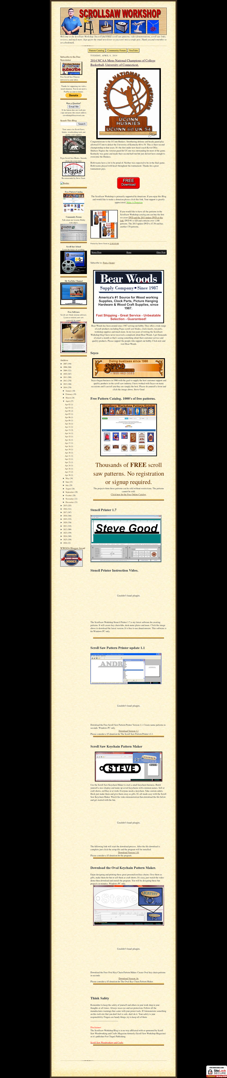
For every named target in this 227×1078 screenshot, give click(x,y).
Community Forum (116, 50)
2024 (65, 536)
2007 (65, 363)
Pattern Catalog (96, 50)
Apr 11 (68, 426)
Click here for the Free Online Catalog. (128, 494)
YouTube (133, 50)
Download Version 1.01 (128, 852)
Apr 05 (68, 410)
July (67, 485)
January (69, 390)
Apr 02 (68, 404)
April (68, 401)
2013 (65, 384)
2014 (65, 387)
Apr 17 (68, 443)
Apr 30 (68, 475)
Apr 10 (68, 423)
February (69, 394)
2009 (65, 370)
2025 (65, 539)
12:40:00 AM (114, 243)
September (70, 492)
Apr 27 (68, 471)
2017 (65, 512)
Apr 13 (68, 430)
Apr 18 (68, 446)
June (68, 481)
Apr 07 (68, 414)
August (68, 488)
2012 (65, 380)
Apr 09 (68, 420)
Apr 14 (68, 433)
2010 (65, 373)
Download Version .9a (129, 978)
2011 (65, 377)
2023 (65, 532)
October (69, 495)
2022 (65, 529)
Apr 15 (68, 436)
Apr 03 (68, 407)
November (70, 498)
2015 (65, 505)
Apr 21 (68, 455)
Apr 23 (68, 462)
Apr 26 (68, 468)
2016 (65, 509)
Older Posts (161, 252)
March (68, 397)
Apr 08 (68, 417)
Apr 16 (68, 439)
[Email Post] (120, 243)
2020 (65, 522)
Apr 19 (68, 449)
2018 (65, 515)
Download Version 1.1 (129, 730)
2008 (65, 367)
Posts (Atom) (109, 262)
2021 (65, 526)
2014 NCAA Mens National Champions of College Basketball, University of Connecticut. (122, 62)
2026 (65, 542)
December (70, 502)
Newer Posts (96, 252)
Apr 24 (68, 465)
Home (128, 252)
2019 (65, 519)
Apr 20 (68, 452)
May (68, 478)
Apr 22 (68, 459)
